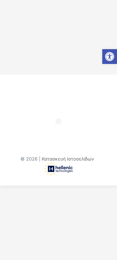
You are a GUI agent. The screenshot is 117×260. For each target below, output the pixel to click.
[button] (109, 56)
